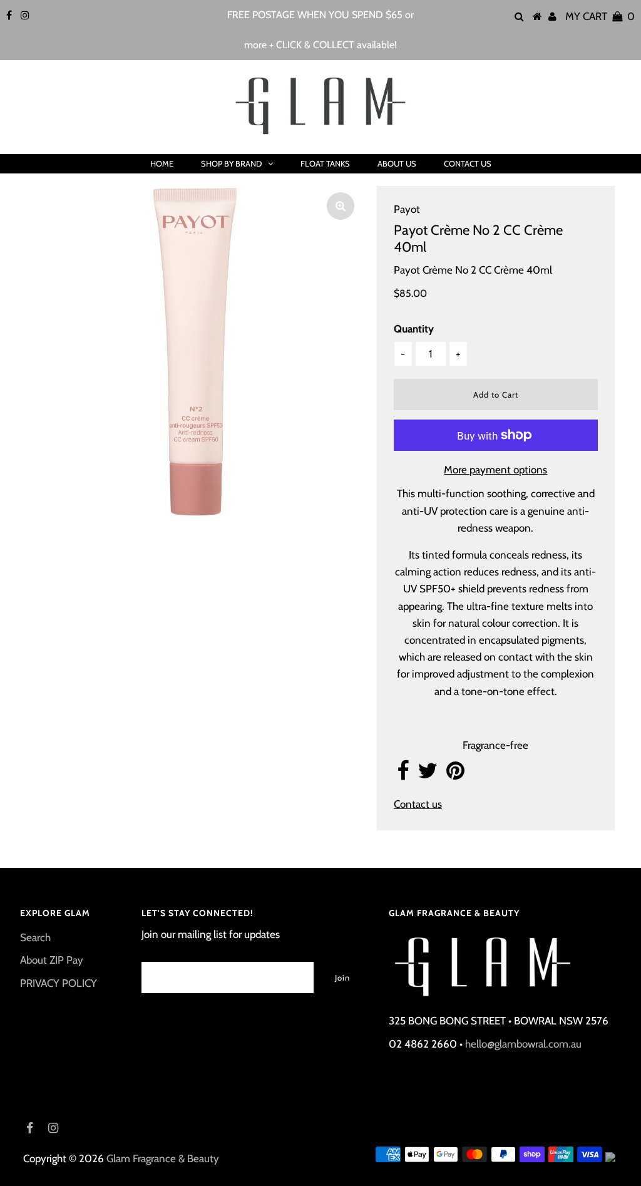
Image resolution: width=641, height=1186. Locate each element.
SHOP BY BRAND (231, 163)
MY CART (600, 16)
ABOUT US (396, 163)
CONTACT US (467, 163)
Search (35, 937)
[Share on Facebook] (403, 774)
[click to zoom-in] (340, 206)
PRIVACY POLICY (58, 983)
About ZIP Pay (51, 960)
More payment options (495, 469)
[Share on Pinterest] (455, 774)
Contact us (418, 804)
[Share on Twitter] (428, 774)
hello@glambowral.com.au (523, 1044)
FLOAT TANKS (325, 163)
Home (161, 163)
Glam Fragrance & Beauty (162, 1158)
